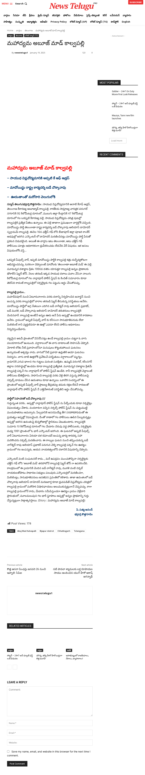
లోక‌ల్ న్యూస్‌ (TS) (31, 35)
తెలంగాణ (29, 30)
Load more (116, 140)
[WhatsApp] (56, 61)
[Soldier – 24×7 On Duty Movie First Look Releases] (104, 94)
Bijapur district (47, 531)
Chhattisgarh (63, 531)
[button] (21, 3)
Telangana (79, 531)
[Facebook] (32, 61)
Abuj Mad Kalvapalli (26, 531)
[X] (40, 61)
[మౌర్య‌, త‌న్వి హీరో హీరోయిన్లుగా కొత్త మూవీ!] (49, 642)
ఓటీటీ (69, 650)
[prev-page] (9, 667)
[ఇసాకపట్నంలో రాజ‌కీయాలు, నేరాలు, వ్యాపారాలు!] (79, 642)
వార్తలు (19, 30)
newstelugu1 (21, 52)
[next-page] (15, 667)
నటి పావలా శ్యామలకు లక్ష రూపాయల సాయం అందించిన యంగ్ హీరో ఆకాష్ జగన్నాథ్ (73, 573)
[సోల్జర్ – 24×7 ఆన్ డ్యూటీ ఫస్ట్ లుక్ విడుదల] (20, 642)
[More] (65, 61)
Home (10, 30)
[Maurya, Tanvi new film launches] (104, 118)
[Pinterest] (48, 61)
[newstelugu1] (9, 52)
